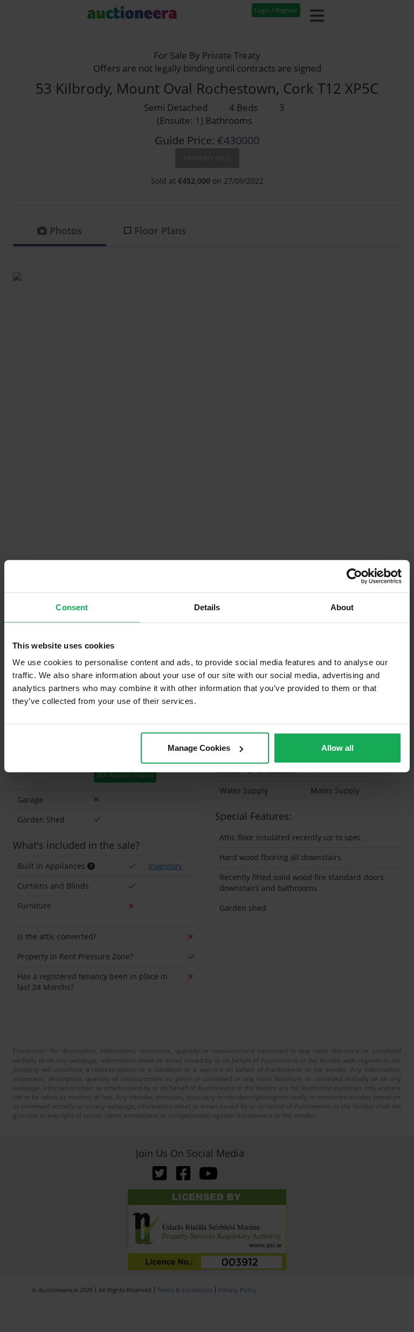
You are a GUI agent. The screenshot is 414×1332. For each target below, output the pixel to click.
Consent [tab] (72, 606)
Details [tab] (207, 606)
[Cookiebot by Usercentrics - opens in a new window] (354, 576)
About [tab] (342, 606)
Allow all (337, 747)
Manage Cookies (199, 747)
